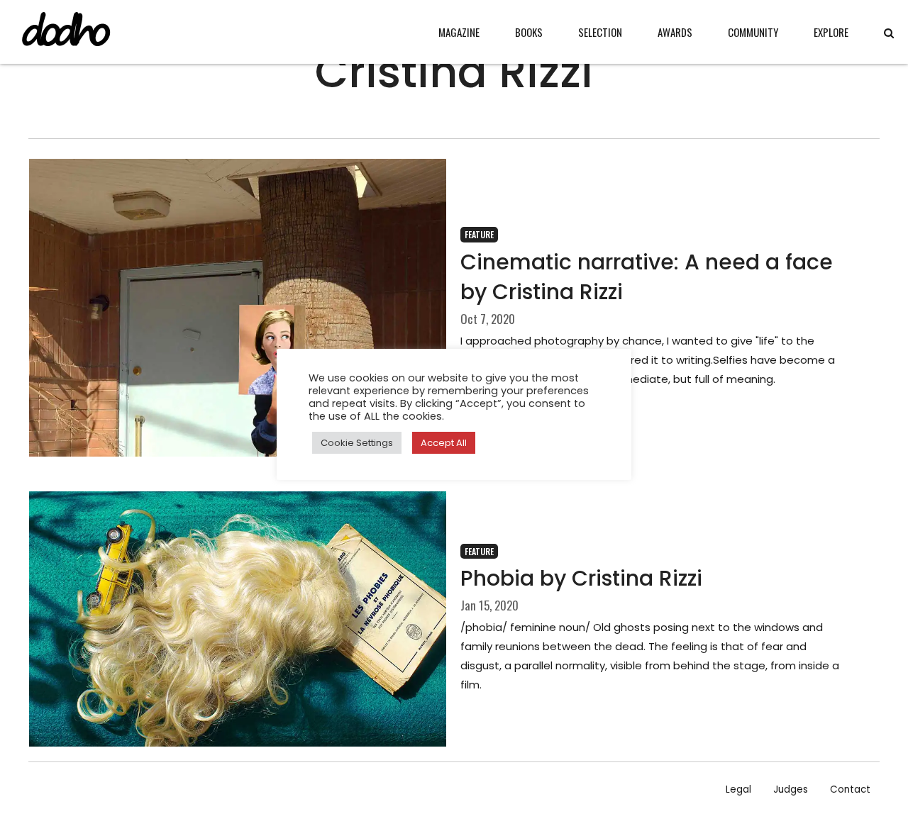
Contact (850, 789)
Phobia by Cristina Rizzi (581, 578)
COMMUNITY (753, 32)
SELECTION (600, 32)
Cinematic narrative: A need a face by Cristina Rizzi (646, 277)
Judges (790, 789)
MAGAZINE (459, 32)
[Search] (889, 33)
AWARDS (675, 32)
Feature (479, 234)
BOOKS (529, 32)
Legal (738, 789)
